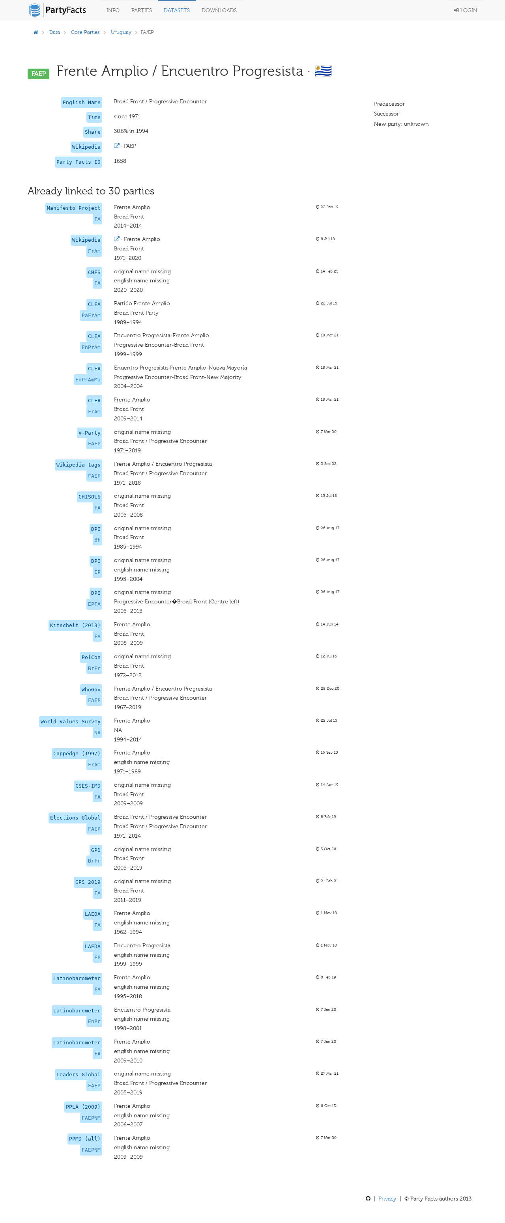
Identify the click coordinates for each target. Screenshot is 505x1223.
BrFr (94, 668)
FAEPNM (91, 1118)
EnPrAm (91, 347)
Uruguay (121, 32)
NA (97, 733)
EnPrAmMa (88, 380)
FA (97, 219)
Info (113, 10)
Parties (141, 10)
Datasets (177, 10)
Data (54, 32)
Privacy (387, 1198)
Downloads (219, 10)
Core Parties (85, 32)
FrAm (94, 251)
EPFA (94, 604)
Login (468, 10)
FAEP (94, 443)
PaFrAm (91, 315)
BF (97, 540)
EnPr (94, 1021)
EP (97, 572)
